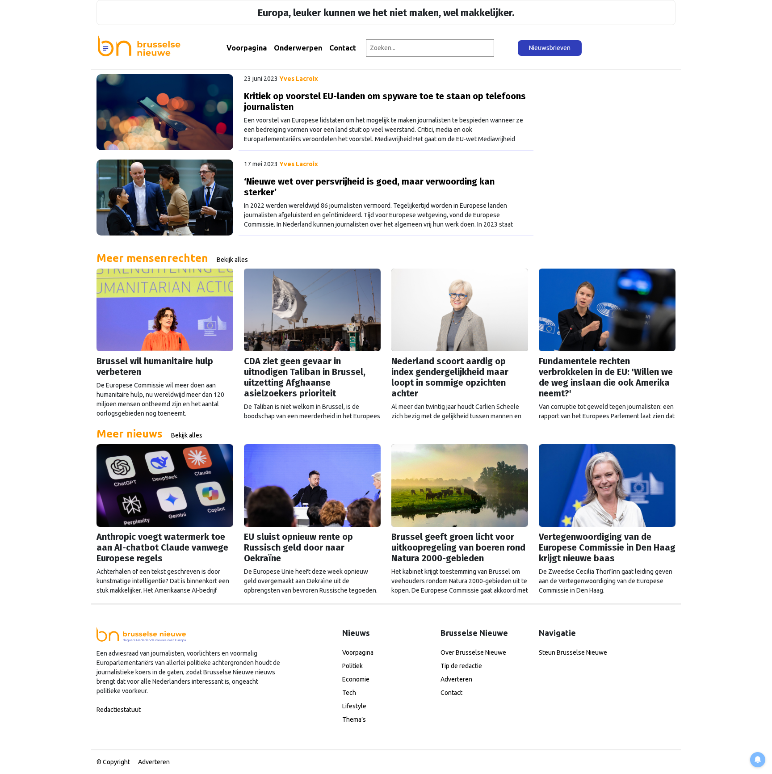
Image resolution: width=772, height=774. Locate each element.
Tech (349, 692)
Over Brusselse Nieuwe (473, 652)
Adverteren (456, 679)
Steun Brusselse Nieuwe (573, 652)
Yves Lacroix (298, 78)
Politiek (352, 665)
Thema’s (354, 719)
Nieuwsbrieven (550, 47)
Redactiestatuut (118, 709)
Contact (342, 48)
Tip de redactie (461, 665)
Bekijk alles (232, 259)
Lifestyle (354, 706)
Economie (355, 679)
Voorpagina (247, 48)
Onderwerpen (298, 48)
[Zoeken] (506, 48)
